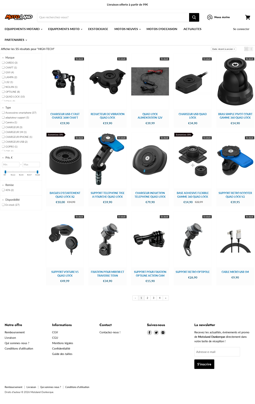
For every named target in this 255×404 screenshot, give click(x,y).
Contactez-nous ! (109, 332)
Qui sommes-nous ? (17, 343)
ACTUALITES (192, 29)
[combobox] (113, 17)
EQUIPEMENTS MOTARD (22, 29)
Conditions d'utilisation (19, 348)
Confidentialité (61, 348)
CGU (55, 337)
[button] (246, 49)
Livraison (10, 337)
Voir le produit (65, 85)
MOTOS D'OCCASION (162, 29)
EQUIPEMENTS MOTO (64, 29)
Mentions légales (62, 343)
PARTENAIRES (15, 39)
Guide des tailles (62, 354)
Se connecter (241, 29)
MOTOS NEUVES (126, 29)
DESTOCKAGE (98, 29)
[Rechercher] (194, 17)
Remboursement (15, 332)
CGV (55, 332)
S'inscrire (204, 364)
